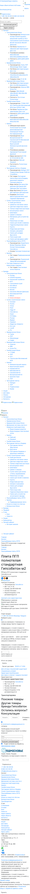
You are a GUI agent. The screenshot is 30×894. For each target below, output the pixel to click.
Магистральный (15, 196)
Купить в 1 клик (20, 666)
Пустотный (22, 127)
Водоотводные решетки (18, 429)
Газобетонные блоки (13, 101)
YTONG (23, 103)
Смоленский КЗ (15, 140)
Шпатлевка (13, 467)
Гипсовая (18, 251)
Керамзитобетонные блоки (15, 81)
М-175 (12, 158)
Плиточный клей (15, 237)
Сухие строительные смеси (16, 200)
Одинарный (14, 152)
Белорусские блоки (13, 506)
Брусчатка (18, 178)
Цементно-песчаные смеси (19, 204)
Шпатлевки (13, 213)
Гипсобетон (14, 249)
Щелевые (13, 166)
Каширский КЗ (17, 142)
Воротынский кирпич (17, 366)
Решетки (17, 269)
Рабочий (21, 160)
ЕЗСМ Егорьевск (20, 36)
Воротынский (14, 144)
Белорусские (25, 34)
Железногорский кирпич (18, 364)
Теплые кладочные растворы (19, 208)
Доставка (4, 823)
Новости (12, 5)
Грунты (12, 227)
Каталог (5, 417)
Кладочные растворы (17, 229)
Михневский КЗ (15, 370)
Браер (22, 172)
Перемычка (21, 46)
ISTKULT (19, 107)
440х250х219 (23, 75)
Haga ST (12, 310)
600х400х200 (23, 119)
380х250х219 (14, 77)
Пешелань (18, 245)
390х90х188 (14, 95)
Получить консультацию (10, 741)
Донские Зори (14, 376)
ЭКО (23, 107)
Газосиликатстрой (16, 40)
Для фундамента (21, 85)
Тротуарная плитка (13, 381)
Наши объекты (5, 5)
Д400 (23, 59)
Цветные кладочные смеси (19, 206)
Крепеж (9, 253)
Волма (12, 245)
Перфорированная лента (18, 502)
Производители (6, 801)
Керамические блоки (13, 63)
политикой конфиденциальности (13, 724)
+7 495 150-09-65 (6, 16)
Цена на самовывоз (15, 627)
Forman (12, 247)
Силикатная (26, 251)
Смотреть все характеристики (11, 598)
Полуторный (22, 152)
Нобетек (27, 172)
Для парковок (14, 192)
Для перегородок (22, 49)
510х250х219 (14, 75)
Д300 (19, 59)
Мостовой (24, 196)
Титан (12, 306)
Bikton (12, 296)
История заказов (12, 524)
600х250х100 (23, 57)
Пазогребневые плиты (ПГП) (16, 241)
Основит (13, 302)
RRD (28, 87)
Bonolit (12, 42)
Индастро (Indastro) (16, 324)
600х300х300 (14, 55)
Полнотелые (14, 99)
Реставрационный (16, 134)
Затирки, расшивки (16, 231)
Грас (14, 107)
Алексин (23, 87)
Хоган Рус (13, 89)
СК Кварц (13, 316)
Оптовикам (5, 826)
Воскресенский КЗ (16, 138)
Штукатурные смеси (17, 210)
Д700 (15, 115)
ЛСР (26, 65)
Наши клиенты (13, 1)
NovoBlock (13, 285)
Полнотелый (14, 127)
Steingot (23, 170)
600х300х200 (14, 57)
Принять (4, 892)
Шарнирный (20, 198)
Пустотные (21, 97)
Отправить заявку (25, 718)
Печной (20, 132)
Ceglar (25, 67)
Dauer (12, 314)
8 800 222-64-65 (18, 16)
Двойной (13, 154)
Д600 (12, 61)
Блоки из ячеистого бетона (16, 504)
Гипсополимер (20, 247)
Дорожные (20, 194)
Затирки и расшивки (17, 484)
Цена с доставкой (15, 643)
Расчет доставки (8, 666)
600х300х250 (14, 119)
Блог (1, 9)
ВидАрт (12, 320)
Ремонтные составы (16, 221)
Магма (24, 245)
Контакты (4, 817)
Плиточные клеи (15, 490)
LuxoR (12, 328)
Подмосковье (14, 172)
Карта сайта (5, 832)
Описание (15, 673)
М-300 (21, 158)
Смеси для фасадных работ (19, 239)
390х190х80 (14, 93)
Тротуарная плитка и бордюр (16, 168)
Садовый (13, 198)
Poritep (12, 36)
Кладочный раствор (16, 482)
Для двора (19, 186)
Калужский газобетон (17, 38)
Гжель (23, 65)
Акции (5, 518)
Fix (11, 330)
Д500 (27, 59)
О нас (5, 512)
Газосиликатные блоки (14, 32)
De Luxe (12, 326)
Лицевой (13, 162)
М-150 (24, 156)
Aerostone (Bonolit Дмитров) (19, 291)
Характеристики (6, 673)
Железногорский (15, 146)
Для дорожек (24, 192)
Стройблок (13, 174)
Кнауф (23, 243)
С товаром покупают (21, 675)
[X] (7, 578)
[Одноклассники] (5, 578)
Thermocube (17, 105)
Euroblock (26, 40)
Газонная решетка (16, 182)
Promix (12, 304)
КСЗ (26, 38)
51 (21, 79)
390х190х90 (20, 91)
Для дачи (22, 184)
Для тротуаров (22, 188)
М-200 (16, 158)
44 (23, 79)
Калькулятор (7, 9)
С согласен (12, 725)
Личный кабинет (8, 522)
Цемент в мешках (16, 215)
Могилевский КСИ (16, 293)
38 (25, 79)
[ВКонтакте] (2, 578)
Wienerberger (14, 67)
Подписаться (6, 764)
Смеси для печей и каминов (19, 223)
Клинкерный (14, 132)
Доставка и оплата (7, 675)
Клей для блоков (15, 202)
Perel (11, 308)
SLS (11, 105)
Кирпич (9, 123)
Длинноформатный (16, 129)
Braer (20, 67)
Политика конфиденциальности (11, 860)
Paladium (13, 322)
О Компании (4, 1)
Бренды (5, 508)
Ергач (27, 243)
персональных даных (8, 746)
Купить (4, 663)
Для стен (13, 51)
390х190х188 (22, 93)
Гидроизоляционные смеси (19, 225)
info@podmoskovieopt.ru (9, 771)
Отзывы (18, 5)
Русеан (12, 318)
